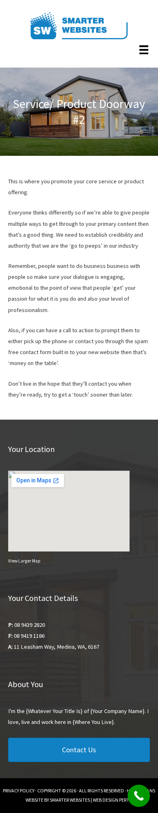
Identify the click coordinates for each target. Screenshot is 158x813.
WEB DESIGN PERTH (112, 800)
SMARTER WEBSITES (70, 800)
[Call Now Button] (139, 796)
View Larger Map (24, 561)
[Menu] (144, 49)
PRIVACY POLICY (18, 791)
